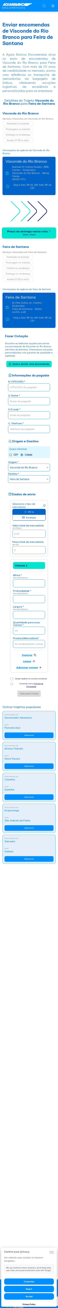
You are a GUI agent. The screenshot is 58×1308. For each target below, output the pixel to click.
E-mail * (15, 409)
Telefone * (17, 423)
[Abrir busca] (44, 6)
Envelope (31, 517)
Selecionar (29, 735)
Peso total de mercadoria (27, 543)
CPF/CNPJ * (18, 381)
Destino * (13, 474)
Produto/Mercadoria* (26, 638)
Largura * (20, 608)
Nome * (15, 395)
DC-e (31, 511)
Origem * (13, 462)
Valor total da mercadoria (28, 526)
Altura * (20, 576)
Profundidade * (22, 592)
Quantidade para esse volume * (26, 623)
